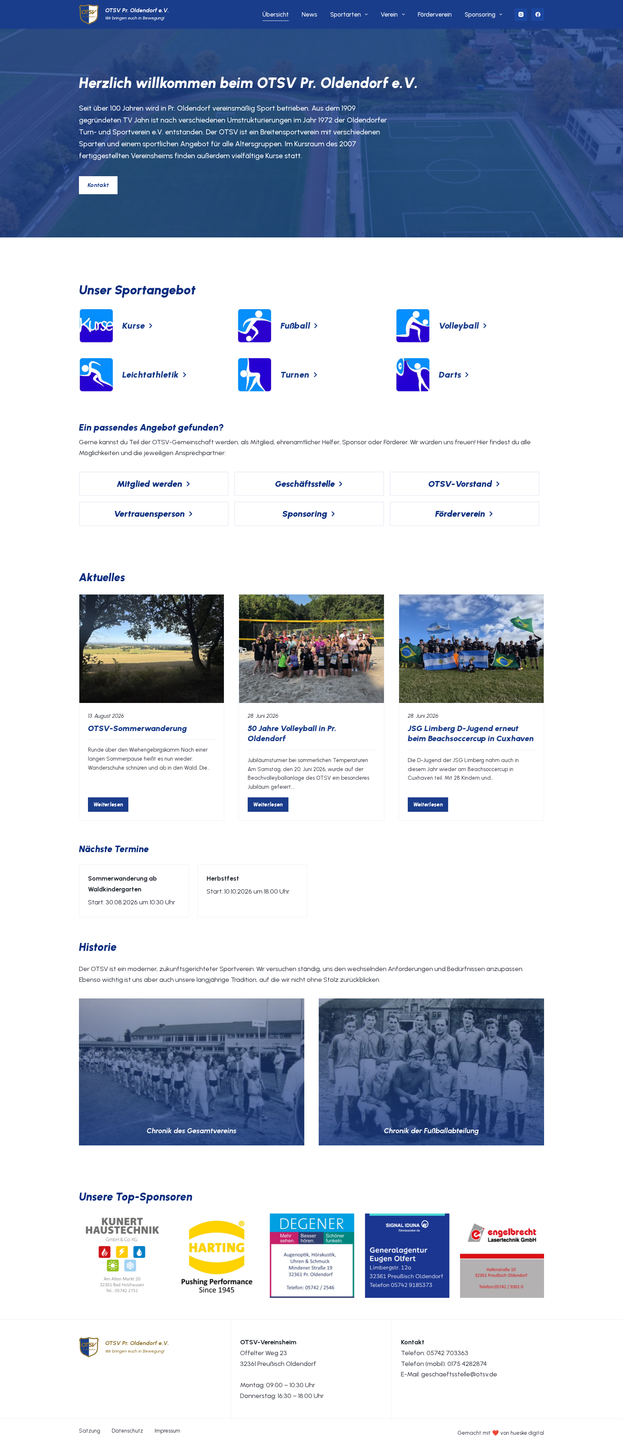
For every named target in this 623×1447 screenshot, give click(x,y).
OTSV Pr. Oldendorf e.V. (137, 10)
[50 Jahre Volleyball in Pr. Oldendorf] (311, 649)
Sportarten (345, 14)
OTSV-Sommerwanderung (137, 728)
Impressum (167, 1431)
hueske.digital (527, 1433)
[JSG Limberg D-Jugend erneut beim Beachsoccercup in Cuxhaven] (471, 649)
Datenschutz (127, 1431)
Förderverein (435, 14)
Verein (389, 14)
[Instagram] (520, 14)
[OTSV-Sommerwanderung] (151, 649)
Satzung (89, 1431)
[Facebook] (537, 14)
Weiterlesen (110, 806)
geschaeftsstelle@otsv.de (459, 1374)
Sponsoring (480, 14)
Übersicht (275, 14)
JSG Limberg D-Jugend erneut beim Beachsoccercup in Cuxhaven (471, 734)
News (309, 14)
